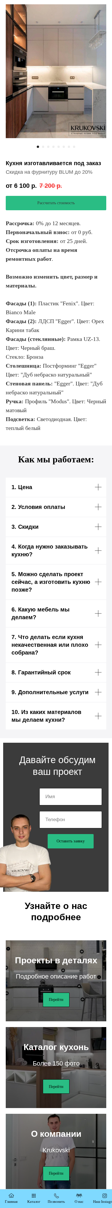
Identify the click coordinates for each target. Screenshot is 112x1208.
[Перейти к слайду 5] (58, 147)
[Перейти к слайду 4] (53, 147)
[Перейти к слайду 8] (74, 147)
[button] (56, 203)
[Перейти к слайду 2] (43, 147)
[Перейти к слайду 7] (69, 147)
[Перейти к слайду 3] (48, 147)
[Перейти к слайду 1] (38, 147)
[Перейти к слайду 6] (64, 147)
